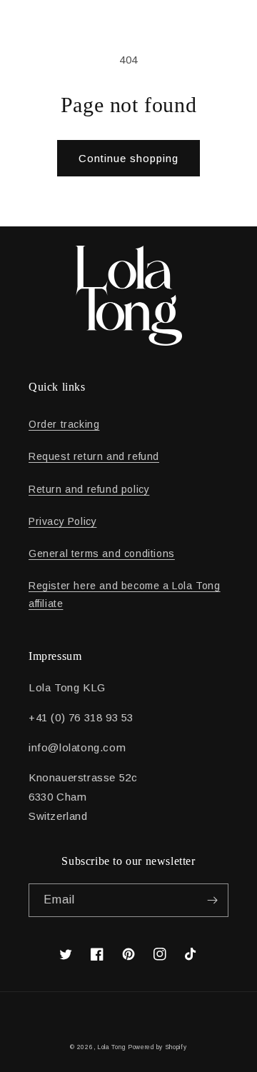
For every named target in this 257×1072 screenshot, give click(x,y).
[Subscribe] (212, 900)
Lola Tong (111, 1047)
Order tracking (64, 424)
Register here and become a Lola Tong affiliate (125, 594)
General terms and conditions (102, 553)
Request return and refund (94, 456)
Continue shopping (128, 158)
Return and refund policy (89, 489)
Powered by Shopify (157, 1047)
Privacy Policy (62, 521)
